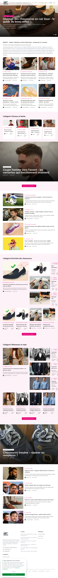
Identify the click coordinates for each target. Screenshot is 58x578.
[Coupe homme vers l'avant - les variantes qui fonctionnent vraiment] (29, 161)
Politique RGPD (34, 571)
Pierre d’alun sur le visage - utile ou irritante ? (29, 551)
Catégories (5, 554)
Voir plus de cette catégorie (28, 185)
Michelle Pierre (5, 175)
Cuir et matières (34, 2)
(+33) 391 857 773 (7, 549)
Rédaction (40, 531)
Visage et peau (41, 2)
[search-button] (51, 2)
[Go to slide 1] (53, 34)
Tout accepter (13, 574)
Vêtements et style (47, 2)
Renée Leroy (5, 457)
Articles (23, 531)
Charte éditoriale (41, 571)
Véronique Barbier (6, 28)
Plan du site (48, 571)
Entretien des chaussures (27, 2)
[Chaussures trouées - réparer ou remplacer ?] (29, 444)
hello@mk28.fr (7, 551)
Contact (29, 571)
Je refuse (13, 571)
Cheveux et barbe (19, 2)
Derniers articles (12, 2)
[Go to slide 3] (55, 34)
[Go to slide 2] (54, 34)
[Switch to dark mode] (54, 3)
